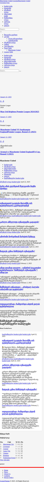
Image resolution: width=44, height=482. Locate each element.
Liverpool (6, 446)
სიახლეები (8, 165)
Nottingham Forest (9, 458)
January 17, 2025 (5, 117)
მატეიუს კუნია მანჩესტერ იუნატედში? (17, 251)
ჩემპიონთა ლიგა (10, 170)
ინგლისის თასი (10, 168)
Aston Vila (6, 451)
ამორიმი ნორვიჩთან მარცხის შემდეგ (17, 236)
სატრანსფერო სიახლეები (14, 178)
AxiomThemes (5, 481)
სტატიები (7, 174)
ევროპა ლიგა (9, 172)
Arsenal (5, 449)
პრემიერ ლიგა (10, 167)
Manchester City (8, 444)
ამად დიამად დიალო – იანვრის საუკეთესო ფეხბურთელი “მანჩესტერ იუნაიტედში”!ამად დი (20, 270)
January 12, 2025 (5, 137)
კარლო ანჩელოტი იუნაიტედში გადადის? (19, 222)
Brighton (6, 455)
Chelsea (5, 453)
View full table (5, 460)
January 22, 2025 (5, 97)
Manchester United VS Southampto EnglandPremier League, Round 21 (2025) (18, 130)
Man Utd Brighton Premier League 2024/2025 (19, 112)
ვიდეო (6, 176)
